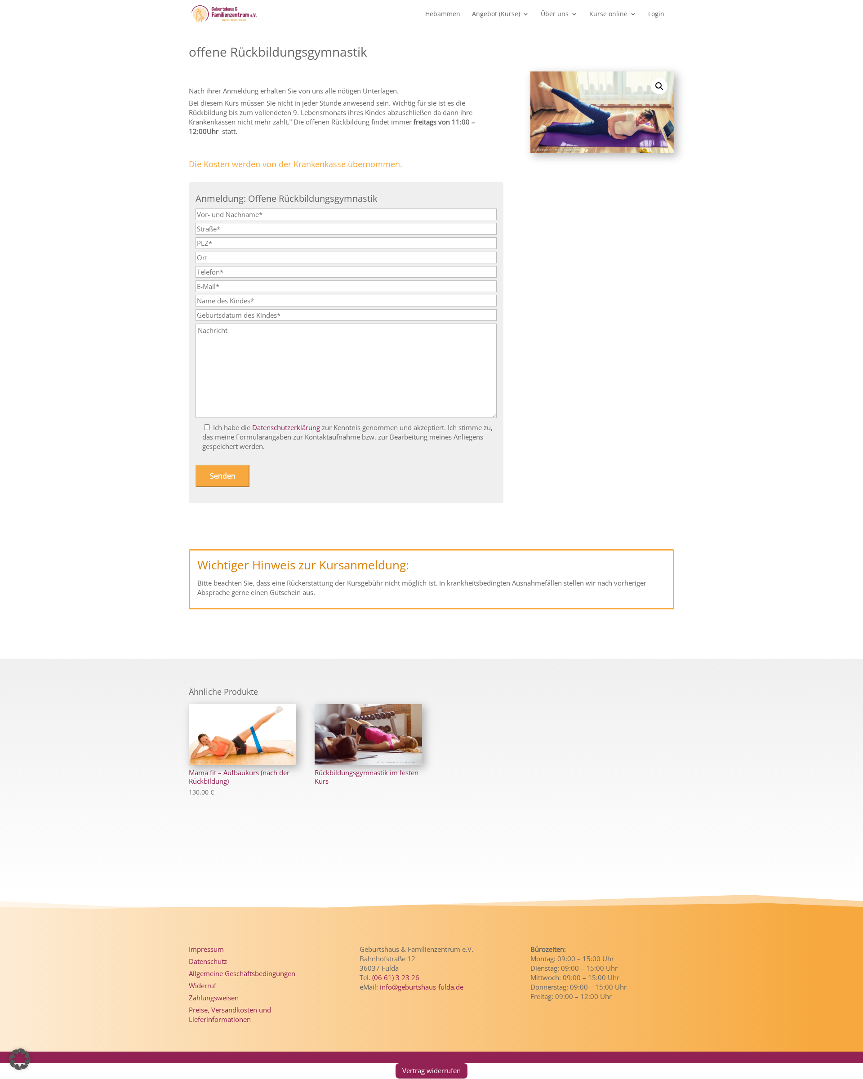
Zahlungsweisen (214, 997)
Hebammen (442, 14)
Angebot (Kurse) (496, 14)
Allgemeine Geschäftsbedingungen (242, 973)
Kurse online (608, 14)
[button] (659, 86)
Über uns (555, 14)
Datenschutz (208, 961)
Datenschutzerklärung (286, 427)
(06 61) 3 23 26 (395, 977)
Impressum (206, 949)
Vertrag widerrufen (431, 1070)
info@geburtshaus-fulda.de (421, 986)
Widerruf (202, 985)
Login (656, 14)
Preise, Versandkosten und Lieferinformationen (230, 1014)
